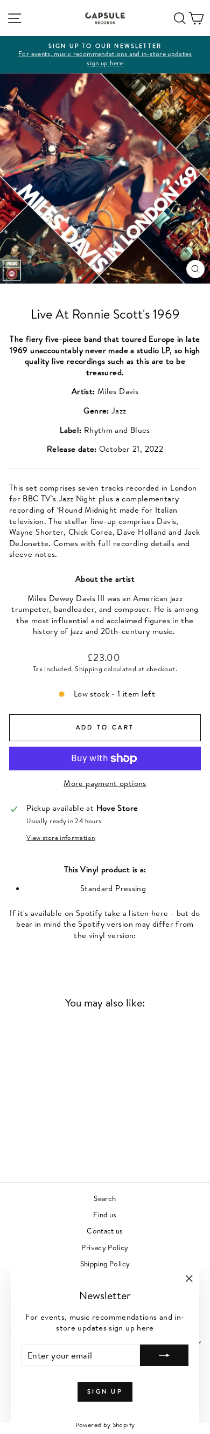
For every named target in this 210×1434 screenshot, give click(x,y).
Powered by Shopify (105, 1424)
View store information (60, 837)
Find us (105, 1214)
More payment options (105, 783)
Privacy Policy (104, 1247)
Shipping (88, 668)
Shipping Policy (105, 1263)
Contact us (105, 1230)
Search (105, 1198)
